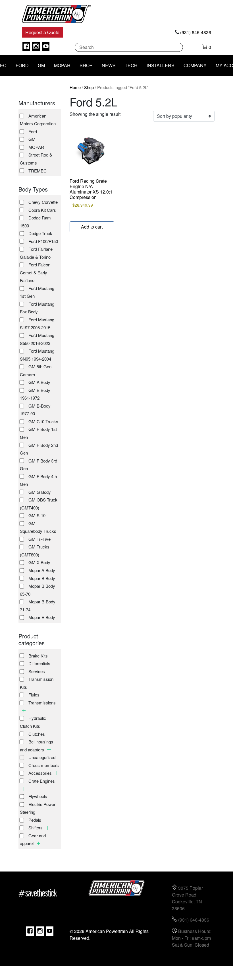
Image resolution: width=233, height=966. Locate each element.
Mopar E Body (41, 617)
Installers (160, 65)
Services (36, 671)
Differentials (39, 663)
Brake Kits (38, 656)
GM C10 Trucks (43, 421)
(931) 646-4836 (195, 32)
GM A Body (39, 382)
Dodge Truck (40, 233)
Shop (89, 87)
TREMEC (37, 171)
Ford (32, 131)
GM (41, 65)
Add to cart (92, 226)
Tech (131, 65)
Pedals (35, 820)
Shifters (36, 828)
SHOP (86, 65)
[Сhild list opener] (32, 687)
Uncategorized (41, 757)
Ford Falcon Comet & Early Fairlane (35, 272)
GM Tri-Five (39, 539)
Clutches (37, 734)
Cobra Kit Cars (42, 210)
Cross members (43, 765)
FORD (22, 65)
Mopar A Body (41, 570)
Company (195, 65)
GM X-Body (39, 562)
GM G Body (39, 492)
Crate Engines (41, 781)
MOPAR (62, 65)
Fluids (33, 695)
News (109, 65)
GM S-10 (36, 515)
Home (75, 87)
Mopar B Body (41, 578)
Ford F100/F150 (43, 241)
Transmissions (42, 703)
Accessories (40, 773)
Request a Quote (42, 32)
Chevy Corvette (43, 202)
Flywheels (37, 796)
